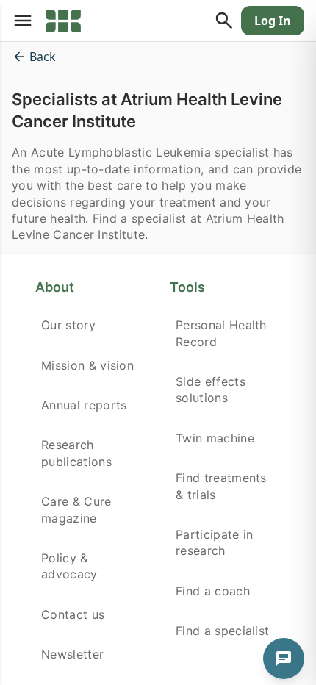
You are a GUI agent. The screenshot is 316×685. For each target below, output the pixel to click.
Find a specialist (222, 630)
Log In (272, 20)
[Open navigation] (23, 21)
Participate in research (214, 542)
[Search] (224, 21)
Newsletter (72, 654)
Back (42, 57)
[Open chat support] (283, 658)
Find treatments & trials (221, 485)
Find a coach (213, 591)
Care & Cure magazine (76, 509)
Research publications (76, 452)
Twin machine (215, 438)
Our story (68, 325)
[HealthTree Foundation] (63, 20)
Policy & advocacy (69, 565)
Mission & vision (87, 365)
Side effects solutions (210, 389)
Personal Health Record (221, 333)
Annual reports (83, 405)
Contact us (72, 614)
